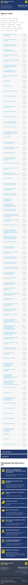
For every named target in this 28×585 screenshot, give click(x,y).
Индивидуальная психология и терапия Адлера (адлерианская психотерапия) (10, 133)
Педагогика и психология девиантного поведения (9, 273)
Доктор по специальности (7, 30)
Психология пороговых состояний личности (11, 60)
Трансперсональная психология (11, 224)
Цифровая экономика (17, 28)
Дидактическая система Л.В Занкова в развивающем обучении (10, 158)
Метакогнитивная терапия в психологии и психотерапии (10, 194)
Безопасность (4, 20)
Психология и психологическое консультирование (11, 304)
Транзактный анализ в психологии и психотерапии (11, 220)
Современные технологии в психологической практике (10, 348)
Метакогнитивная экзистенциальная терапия (10, 50)
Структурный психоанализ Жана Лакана (11, 168)
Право (17, 20)
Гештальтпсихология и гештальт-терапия (11, 343)
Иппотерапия (7, 433)
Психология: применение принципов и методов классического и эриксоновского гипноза (11, 321)
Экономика (11, 20)
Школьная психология (9, 413)
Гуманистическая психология (10, 116)
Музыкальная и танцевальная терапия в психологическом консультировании (10, 333)
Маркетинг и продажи (6, 26)
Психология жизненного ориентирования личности (10, 71)
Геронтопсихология (8, 178)
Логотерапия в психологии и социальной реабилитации (10, 257)
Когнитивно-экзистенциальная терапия (10, 55)
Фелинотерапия (7, 137)
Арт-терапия (6, 438)
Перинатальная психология (10, 402)
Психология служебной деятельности (9, 353)
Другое (16, 30)
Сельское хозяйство (5, 28)
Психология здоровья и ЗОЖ (10, 241)
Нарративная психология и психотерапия (10, 106)
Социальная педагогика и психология (9, 288)
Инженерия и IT (11, 24)
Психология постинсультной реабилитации (10, 35)
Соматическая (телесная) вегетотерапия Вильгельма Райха (11, 173)
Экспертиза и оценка (6, 18)
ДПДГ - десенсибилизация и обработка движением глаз (10, 209)
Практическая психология (9, 387)
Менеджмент (15, 18)
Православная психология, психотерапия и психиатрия (10, 309)
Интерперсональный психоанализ (11, 162)
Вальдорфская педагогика (9, 152)
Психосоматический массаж (10, 96)
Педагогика (3, 24)
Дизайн (14, 26)
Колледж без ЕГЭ (6, 451)
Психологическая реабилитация (11, 90)
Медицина (18, 24)
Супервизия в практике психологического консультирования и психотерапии (9, 364)
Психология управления (9, 418)
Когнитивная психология (9, 423)
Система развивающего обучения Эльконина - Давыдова (11, 148)
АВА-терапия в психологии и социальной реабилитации (10, 122)
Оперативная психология (9, 101)
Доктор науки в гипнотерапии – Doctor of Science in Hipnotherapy (11, 267)
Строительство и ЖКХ (6, 22)
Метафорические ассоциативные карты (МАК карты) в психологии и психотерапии (11, 215)
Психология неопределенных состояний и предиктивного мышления (10, 66)
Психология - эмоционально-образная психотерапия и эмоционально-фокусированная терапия (11, 231)
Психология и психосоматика (10, 277)
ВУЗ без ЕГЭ (5, 456)
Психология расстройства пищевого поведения (9, 247)
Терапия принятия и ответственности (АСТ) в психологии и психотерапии (10, 205)
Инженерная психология (9, 126)
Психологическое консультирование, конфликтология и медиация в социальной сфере (10, 376)
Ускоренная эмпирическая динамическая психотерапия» (10, 45)
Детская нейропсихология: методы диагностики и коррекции (11, 293)
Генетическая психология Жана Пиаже (11, 76)
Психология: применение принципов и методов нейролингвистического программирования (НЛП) (9, 327)
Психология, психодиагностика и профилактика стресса (11, 338)
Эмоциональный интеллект (10, 408)
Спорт (19, 26)
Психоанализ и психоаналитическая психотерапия (8, 200)
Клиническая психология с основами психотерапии (10, 283)
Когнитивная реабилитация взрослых (10, 40)
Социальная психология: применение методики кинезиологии (9, 429)
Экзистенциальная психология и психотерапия (11, 252)
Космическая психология (9, 298)
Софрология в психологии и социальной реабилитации (10, 184)
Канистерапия (7, 80)
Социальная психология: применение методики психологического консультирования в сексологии (11, 382)
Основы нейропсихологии (10, 444)
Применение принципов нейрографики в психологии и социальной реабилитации (10, 237)
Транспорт (15, 22)
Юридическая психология (9, 357)
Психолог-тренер (7, 392)
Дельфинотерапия (8, 85)
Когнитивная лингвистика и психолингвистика (10, 189)
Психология (22, 22)
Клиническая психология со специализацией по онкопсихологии (10, 398)
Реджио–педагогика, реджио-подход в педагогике (10, 142)
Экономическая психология (10, 111)
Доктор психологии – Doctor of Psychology (10, 314)
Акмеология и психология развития (9, 370)
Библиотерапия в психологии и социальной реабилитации (11, 262)
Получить (4, 583)
